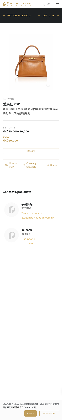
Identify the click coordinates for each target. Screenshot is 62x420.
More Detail (49, 413)
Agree (30, 413)
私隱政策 (17, 407)
